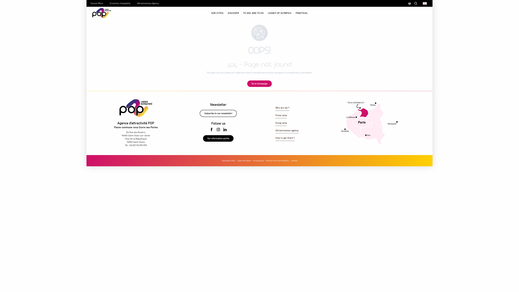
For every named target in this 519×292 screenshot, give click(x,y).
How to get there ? (285, 138)
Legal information (244, 161)
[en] (425, 3)
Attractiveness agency (286, 131)
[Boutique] (409, 5)
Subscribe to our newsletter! (218, 113)
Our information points (218, 138)
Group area (281, 123)
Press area (281, 115)
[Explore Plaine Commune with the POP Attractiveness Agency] (98, 13)
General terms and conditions (277, 161)
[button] (425, 3)
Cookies (294, 161)
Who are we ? (282, 108)
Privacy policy (258, 161)
